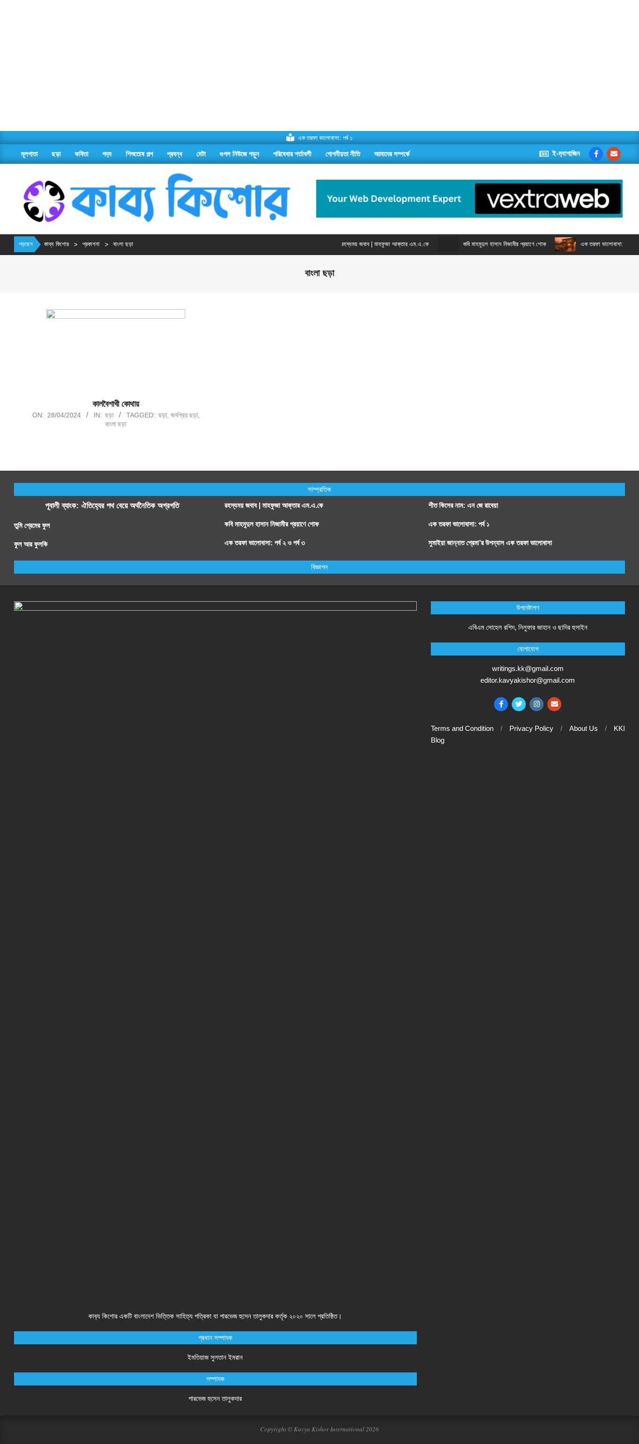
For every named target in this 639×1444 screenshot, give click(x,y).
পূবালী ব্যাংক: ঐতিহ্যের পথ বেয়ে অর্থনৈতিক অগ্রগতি (112, 505)
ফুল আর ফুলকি (31, 544)
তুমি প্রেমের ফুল (32, 525)
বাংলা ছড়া (115, 424)
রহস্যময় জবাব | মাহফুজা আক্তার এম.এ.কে (368, 244)
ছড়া (109, 415)
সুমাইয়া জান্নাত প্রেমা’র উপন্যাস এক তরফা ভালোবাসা (490, 543)
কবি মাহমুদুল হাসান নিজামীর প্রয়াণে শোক (487, 244)
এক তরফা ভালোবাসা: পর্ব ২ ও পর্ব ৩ (600, 244)
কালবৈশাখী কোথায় (116, 403)
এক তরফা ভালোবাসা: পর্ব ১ (459, 524)
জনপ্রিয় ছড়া (184, 415)
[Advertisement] (280, 65)
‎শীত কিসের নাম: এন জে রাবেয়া (464, 505)
